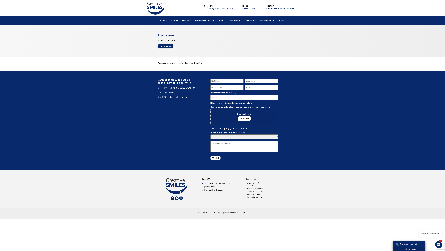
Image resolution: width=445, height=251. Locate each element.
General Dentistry (203, 20)
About (162, 20)
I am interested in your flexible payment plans (232, 103)
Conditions (243, 213)
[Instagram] (177, 198)
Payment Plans (267, 20)
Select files (244, 118)
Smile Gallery (250, 20)
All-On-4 (222, 20)
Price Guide (235, 20)
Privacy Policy (224, 213)
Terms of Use (233, 213)
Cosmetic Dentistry (180, 20)
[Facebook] (172, 198)
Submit (215, 158)
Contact (282, 20)
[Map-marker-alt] (181, 198)
